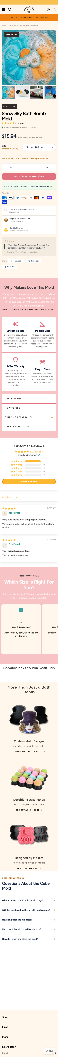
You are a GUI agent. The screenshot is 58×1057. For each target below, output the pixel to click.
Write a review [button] (29, 481)
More (5, 1037)
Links (5, 1027)
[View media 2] (22, 92)
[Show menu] (3, 9)
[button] (8, 123)
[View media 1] (8, 92)
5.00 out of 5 (36, 451)
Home (4, 26)
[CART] (54, 9)
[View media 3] (36, 92)
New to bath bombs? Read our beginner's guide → (29, 309)
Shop (5, 1017)
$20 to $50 (12, 26)
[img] (9, 508)
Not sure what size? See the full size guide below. (26, 158)
